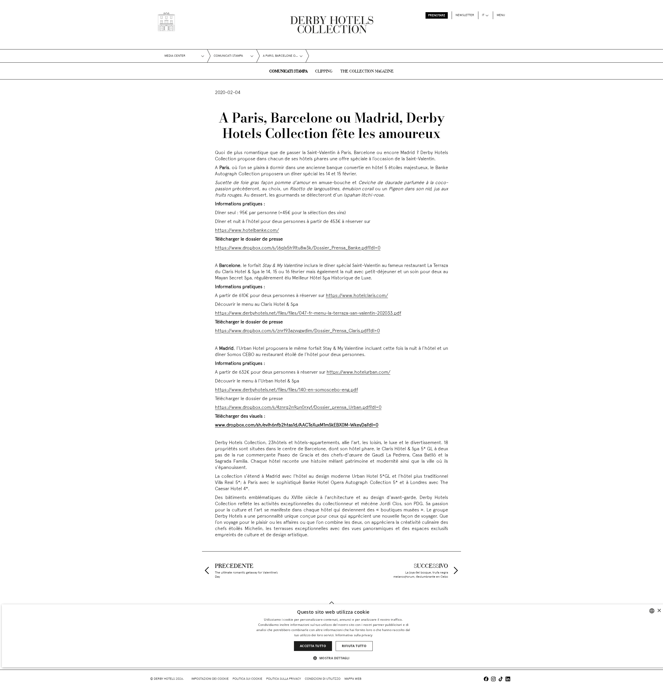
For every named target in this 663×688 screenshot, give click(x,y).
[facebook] (486, 679)
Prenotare (436, 15)
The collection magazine (367, 71)
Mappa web (352, 679)
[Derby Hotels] (166, 21)
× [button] (659, 611)
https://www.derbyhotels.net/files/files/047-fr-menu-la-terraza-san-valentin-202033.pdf (308, 313)
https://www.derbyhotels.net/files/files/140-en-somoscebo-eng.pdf (286, 390)
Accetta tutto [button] (313, 646)
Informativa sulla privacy (354, 635)
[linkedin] (508, 679)
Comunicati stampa (288, 71)
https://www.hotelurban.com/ (358, 372)
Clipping (324, 71)
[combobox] (651, 610)
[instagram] (493, 679)
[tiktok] (500, 679)
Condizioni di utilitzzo (323, 679)
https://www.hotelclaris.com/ (357, 296)
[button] (333, 658)
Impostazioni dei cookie (210, 679)
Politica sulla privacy (283, 679)
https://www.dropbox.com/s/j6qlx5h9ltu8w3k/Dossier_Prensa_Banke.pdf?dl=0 (297, 248)
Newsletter (465, 15)
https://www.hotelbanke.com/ (247, 230)
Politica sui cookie (247, 679)
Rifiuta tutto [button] (354, 646)
